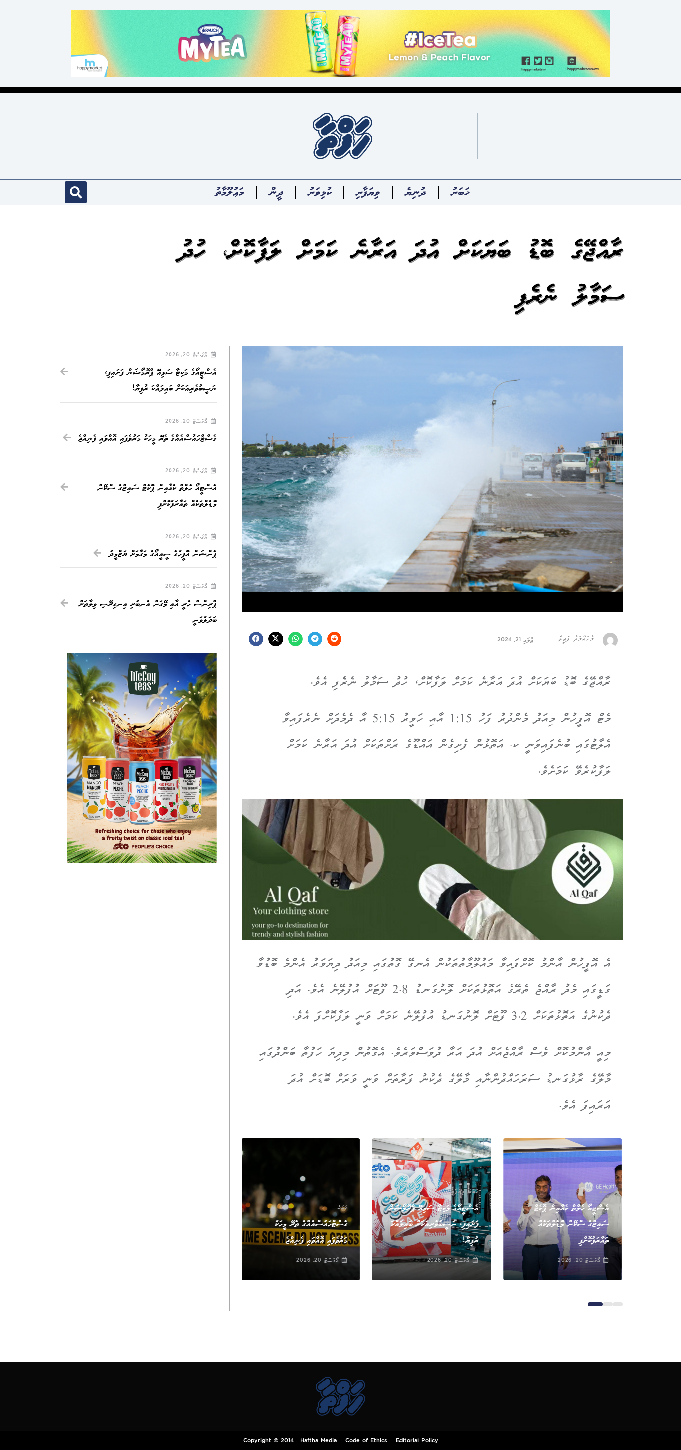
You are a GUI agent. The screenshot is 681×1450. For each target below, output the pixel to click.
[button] (76, 192)
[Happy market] (340, 43)
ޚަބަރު (460, 192)
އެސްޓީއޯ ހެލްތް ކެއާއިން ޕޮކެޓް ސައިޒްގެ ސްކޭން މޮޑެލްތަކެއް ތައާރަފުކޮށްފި (572, 1224)
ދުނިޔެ (415, 192)
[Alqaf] (432, 869)
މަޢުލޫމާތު (229, 192)
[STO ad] (142, 758)
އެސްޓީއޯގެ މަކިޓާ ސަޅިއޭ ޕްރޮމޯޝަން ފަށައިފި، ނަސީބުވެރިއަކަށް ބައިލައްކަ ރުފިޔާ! (434, 1224)
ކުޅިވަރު (319, 192)
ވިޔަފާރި (368, 192)
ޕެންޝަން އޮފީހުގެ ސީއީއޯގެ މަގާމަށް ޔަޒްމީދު (163, 554)
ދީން (276, 192)
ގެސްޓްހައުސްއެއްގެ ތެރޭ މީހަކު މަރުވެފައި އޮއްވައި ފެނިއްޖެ (147, 438)
